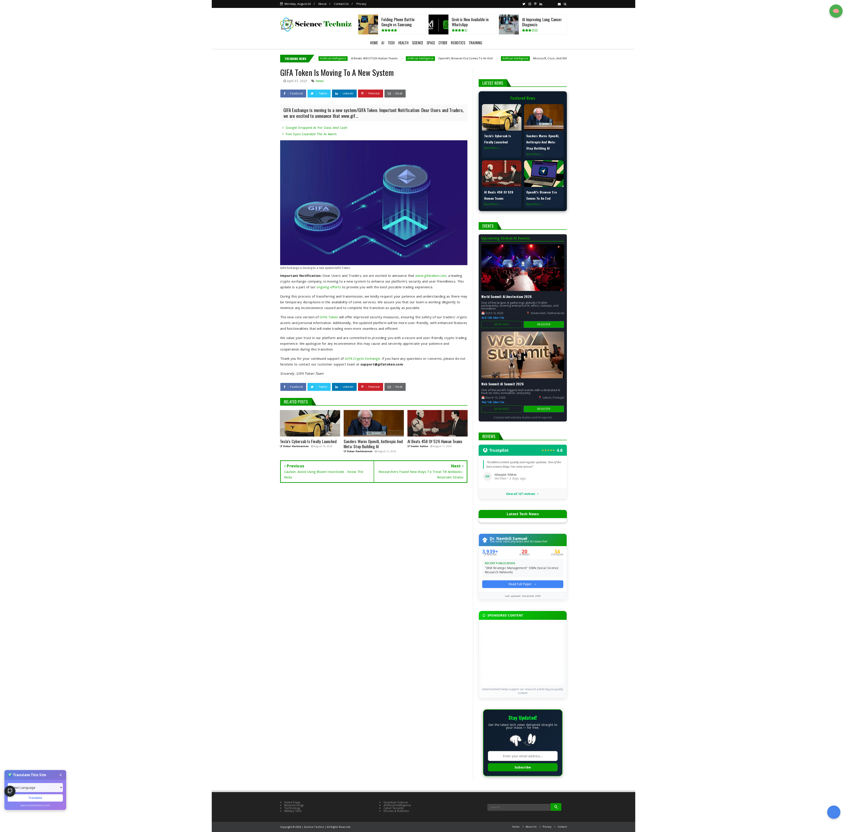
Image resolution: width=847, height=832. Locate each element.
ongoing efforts (329, 287)
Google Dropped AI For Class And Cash (316, 127)
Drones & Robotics (396, 811)
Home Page (292, 802)
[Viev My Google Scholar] (833, 812)
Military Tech (293, 811)
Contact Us (341, 4)
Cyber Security (394, 808)
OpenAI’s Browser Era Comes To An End (411, 58)
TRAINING (475, 42)
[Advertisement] (522, 654)
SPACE (431, 42)
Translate (35, 798)
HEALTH (403, 42)
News (320, 81)
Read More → (492, 148)
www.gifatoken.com (430, 275)
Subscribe (523, 767)
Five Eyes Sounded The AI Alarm (311, 134)
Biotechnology (294, 805)
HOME (374, 42)
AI (382, 42)
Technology (292, 808)
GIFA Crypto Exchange (362, 358)
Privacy (361, 4)
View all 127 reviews (520, 494)
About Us (531, 826)
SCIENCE (417, 42)
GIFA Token (329, 317)
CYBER (442, 42)
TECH (391, 42)
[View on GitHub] (9, 791)
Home (516, 826)
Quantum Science (396, 802)
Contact (562, 826)
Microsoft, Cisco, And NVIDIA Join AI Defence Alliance (514, 58)
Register (543, 324)
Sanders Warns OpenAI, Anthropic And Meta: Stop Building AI (542, 141)
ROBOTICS (458, 42)
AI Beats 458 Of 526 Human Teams (319, 58)
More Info (501, 324)
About (322, 4)
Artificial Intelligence (366, 58)
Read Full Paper (520, 584)
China (563, 58)
